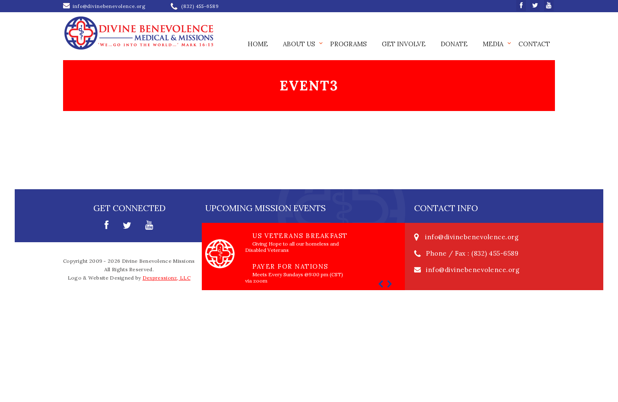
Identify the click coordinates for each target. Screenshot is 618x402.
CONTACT (534, 44)
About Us (299, 44)
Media (493, 44)
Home (258, 44)
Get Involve (403, 44)
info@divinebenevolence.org (471, 237)
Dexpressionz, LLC (166, 278)
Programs (348, 44)
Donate (454, 44)
